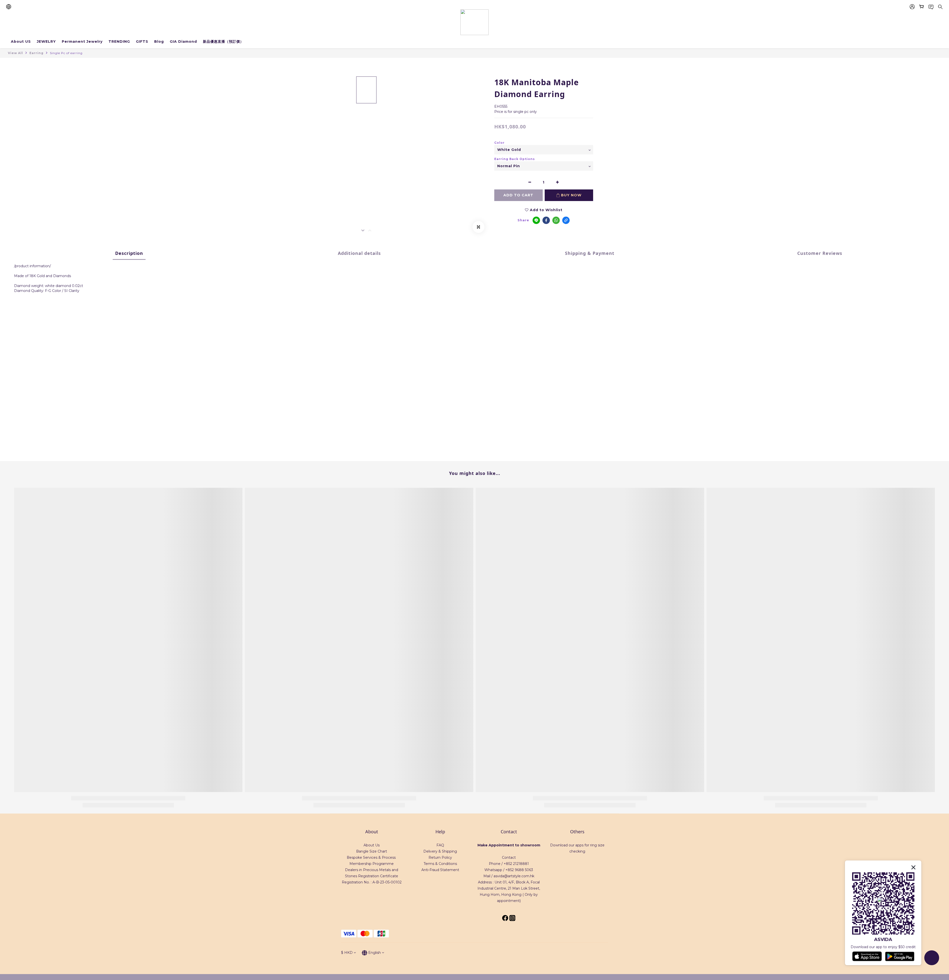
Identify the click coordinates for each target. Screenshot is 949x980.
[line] (536, 220)
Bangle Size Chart (371, 851)
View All (15, 53)
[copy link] (566, 220)
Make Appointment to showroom (508, 845)
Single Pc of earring (66, 53)
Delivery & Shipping (440, 851)
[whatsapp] (556, 220)
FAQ (440, 845)
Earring (36, 53)
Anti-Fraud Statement (440, 870)
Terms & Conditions (440, 863)
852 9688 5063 (520, 870)
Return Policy (440, 857)
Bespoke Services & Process (371, 857)
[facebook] (546, 220)
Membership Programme (371, 863)
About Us (372, 845)
